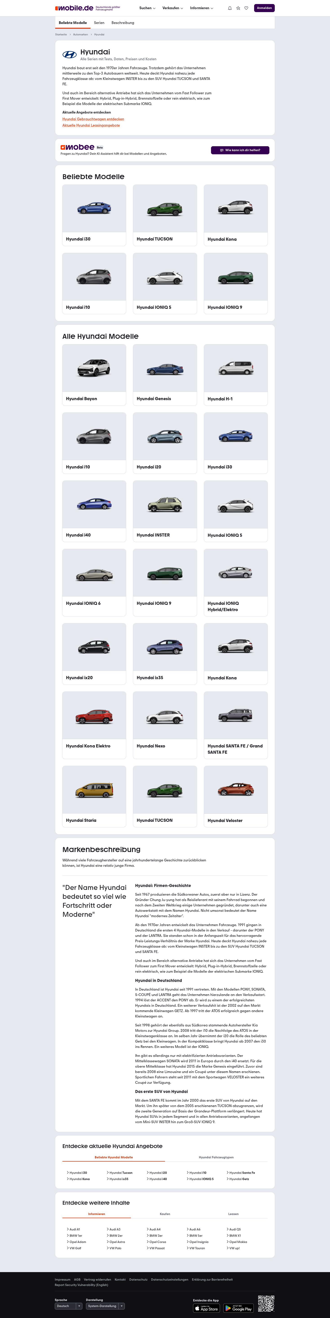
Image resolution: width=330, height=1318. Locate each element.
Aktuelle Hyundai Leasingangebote (91, 125)
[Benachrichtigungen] (229, 8)
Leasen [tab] (233, 1214)
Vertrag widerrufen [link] (97, 1280)
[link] (238, 8)
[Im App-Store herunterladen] (207, 1308)
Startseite (61, 34)
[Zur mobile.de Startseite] (91, 8)
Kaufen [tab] (165, 1214)
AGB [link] (77, 1280)
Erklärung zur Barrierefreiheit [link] (212, 1280)
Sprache (61, 1300)
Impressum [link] (62, 1280)
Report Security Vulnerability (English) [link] (81, 1285)
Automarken (80, 34)
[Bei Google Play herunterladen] (238, 1308)
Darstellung (94, 1300)
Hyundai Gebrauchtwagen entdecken (93, 119)
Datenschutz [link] (138, 1280)
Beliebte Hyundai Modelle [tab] (114, 1157)
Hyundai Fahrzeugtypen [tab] (216, 1157)
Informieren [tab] (96, 1214)
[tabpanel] (165, 1176)
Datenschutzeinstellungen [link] (169, 1280)
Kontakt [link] (120, 1280)
